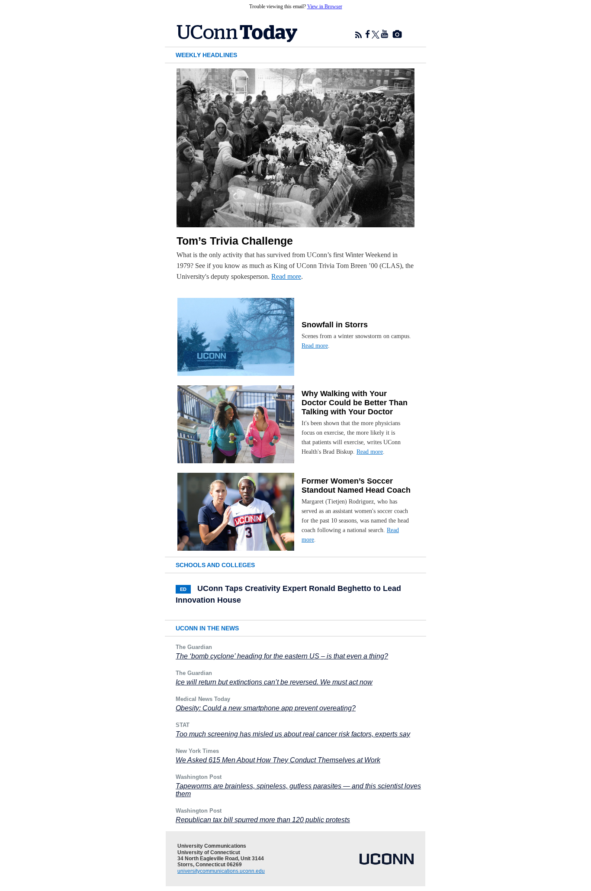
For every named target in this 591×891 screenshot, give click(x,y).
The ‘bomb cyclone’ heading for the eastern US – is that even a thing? (282, 656)
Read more (286, 276)
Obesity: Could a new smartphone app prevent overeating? (266, 708)
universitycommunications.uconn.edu (221, 871)
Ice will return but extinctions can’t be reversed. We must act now (274, 682)
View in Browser (324, 6)
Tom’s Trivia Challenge (235, 241)
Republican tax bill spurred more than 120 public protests (263, 819)
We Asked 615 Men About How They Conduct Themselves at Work (278, 760)
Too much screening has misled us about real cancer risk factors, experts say (293, 734)
